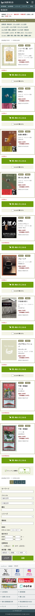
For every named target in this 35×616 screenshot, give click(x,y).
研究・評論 (13, 35)
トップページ (4, 566)
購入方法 (26, 597)
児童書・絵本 (27, 35)
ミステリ (11, 32)
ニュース (24, 6)
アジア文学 (20, 30)
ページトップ (17, 610)
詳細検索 (10, 566)
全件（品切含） (20, 546)
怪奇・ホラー (20, 32)
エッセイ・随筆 (6, 35)
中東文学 (26, 30)
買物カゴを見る (27, 2)
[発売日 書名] (5, 552)
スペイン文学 (5, 27)
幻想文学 (4, 24)
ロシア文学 (4, 30)
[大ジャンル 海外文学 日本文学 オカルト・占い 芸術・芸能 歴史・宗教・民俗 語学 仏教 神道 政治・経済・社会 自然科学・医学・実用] (17, 498)
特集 (31, 6)
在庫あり (7, 546)
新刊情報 (3, 6)
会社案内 (9, 592)
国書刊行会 (7, 2)
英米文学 (9, 24)
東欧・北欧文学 (12, 30)
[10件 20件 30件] (23, 552)
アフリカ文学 (5, 32)
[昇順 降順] (14, 552)
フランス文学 (16, 24)
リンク (9, 606)
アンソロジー (28, 32)
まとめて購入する (19, 81)
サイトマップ (26, 606)
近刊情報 (10, 6)
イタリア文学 (12, 27)
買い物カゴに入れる (19, 75)
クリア (6, 558)
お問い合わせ (9, 597)
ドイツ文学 (23, 24)
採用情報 (26, 592)
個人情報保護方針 (9, 601)
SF (15, 32)
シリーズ (17, 6)
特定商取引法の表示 (26, 601)
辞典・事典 (20, 35)
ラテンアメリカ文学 (22, 27)
